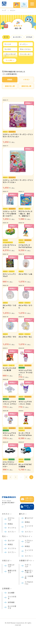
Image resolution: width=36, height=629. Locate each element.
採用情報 (11, 602)
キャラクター (17, 37)
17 (26, 477)
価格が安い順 (10, 86)
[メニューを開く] (32, 4)
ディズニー (24, 44)
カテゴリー (12, 532)
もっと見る (9, 60)
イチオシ (26, 79)
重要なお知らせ (12, 571)
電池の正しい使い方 (29, 571)
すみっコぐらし (25, 49)
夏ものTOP (29, 518)
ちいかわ (7, 49)
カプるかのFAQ (29, 583)
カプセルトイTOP (29, 541)
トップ (4, 10)
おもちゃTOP (11, 519)
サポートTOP (28, 566)
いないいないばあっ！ (10, 55)
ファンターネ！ (25, 54)
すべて (6, 37)
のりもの (29, 37)
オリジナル (12, 528)
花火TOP (11, 540)
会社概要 (11, 593)
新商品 (9, 79)
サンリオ (7, 44)
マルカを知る (12, 597)
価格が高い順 (26, 86)
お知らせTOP (11, 566)
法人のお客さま (12, 607)
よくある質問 (29, 577)
